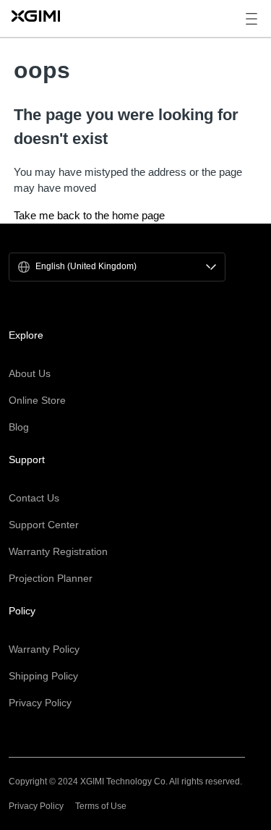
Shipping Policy (43, 676)
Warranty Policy (44, 649)
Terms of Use (100, 806)
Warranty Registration (58, 551)
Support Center (44, 524)
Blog (19, 427)
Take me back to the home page (89, 215)
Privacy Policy (40, 702)
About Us (30, 373)
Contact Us (34, 498)
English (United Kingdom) (86, 266)
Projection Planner (51, 578)
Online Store (37, 400)
